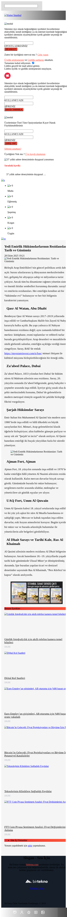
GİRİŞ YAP (11, 143)
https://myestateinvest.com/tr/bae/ (23, 353)
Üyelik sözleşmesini (14, 60)
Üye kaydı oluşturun (35, 154)
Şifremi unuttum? (12, 148)
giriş (30, 845)
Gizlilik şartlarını (36, 60)
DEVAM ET (11, 49)
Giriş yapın (42, 54)
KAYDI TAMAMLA (14, 109)
